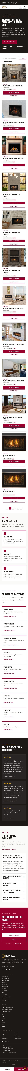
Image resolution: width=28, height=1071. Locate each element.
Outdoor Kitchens (5, 1000)
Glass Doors (4, 994)
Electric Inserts (5, 986)
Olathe (3, 1034)
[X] (9, 969)
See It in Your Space (14, 95)
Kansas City (17, 1036)
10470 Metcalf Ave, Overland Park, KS (10, 2)
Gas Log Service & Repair (7, 1009)
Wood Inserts (4, 984)
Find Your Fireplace (9, 42)
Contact (3, 1026)
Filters (23, 58)
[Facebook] (3, 969)
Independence (18, 1038)
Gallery (3, 1022)
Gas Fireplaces (5, 976)
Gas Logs (4, 992)
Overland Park (5, 1033)
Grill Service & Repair (6, 1011)
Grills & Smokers (5, 998)
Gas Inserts (4, 982)
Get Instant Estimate (14, 92)
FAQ (2, 1020)
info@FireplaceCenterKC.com (8, 966)
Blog (3, 1024)
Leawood (16, 1033)
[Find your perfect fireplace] (25, 1068)
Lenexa (16, 1034)
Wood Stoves (4, 990)
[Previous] (7, 508)
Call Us (8, 1069)
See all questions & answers (9, 849)
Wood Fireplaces (5, 978)
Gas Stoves (4, 988)
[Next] (21, 508)
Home (3, 14)
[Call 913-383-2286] (20, 7)
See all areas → (5, 1041)
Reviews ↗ (4, 1018)
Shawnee (4, 1036)
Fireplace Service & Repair (7, 1007)
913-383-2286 (6, 0)
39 (18, 508)
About (3, 1016)
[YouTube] (6, 969)
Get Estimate (21, 1069)
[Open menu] (24, 7)
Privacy (14, 1064)
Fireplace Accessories (6, 996)
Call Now (14, 940)
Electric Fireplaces (5, 980)
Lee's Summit (4, 1038)
